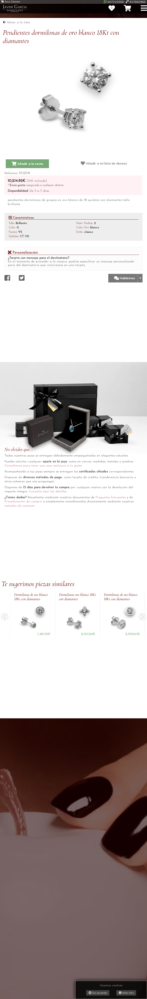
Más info (128, 993)
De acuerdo (99, 993)
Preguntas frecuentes (111, 497)
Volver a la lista (18, 22)
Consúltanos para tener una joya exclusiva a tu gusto (43, 465)
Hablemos (128, 278)
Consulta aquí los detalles (48, 491)
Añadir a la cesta (29, 164)
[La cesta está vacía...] (127, 8)
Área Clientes (12, 1)
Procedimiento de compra (23, 501)
